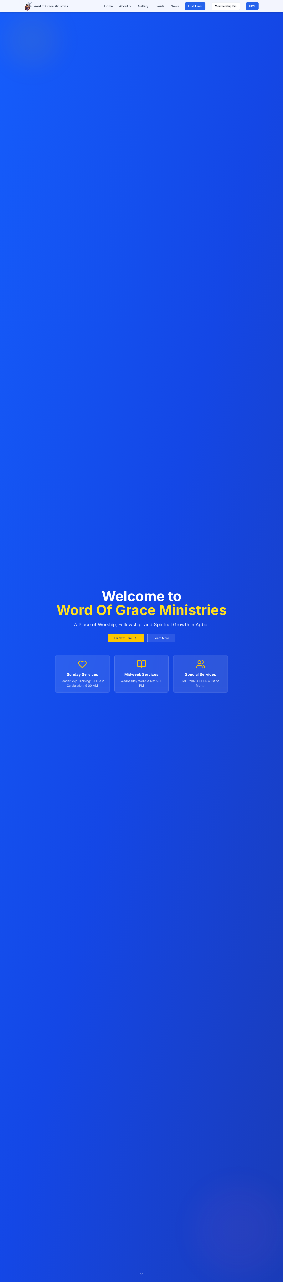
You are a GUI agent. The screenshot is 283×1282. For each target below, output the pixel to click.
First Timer (195, 6)
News (175, 6)
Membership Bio (226, 6)
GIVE (252, 6)
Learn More (161, 638)
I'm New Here (123, 638)
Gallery (143, 6)
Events (159, 6)
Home (108, 6)
